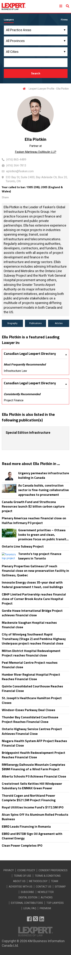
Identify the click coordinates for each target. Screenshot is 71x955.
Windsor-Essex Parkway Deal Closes (28, 710)
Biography (12, 323)
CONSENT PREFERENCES (53, 870)
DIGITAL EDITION (28, 897)
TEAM (54, 881)
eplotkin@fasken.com (20, 171)
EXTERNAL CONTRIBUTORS (27, 902)
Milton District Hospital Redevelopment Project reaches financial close (31, 653)
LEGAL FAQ (29, 908)
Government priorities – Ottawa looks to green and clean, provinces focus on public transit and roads (42, 535)
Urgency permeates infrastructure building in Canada (43, 475)
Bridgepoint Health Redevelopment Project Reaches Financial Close (33, 754)
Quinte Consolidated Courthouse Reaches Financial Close (32, 688)
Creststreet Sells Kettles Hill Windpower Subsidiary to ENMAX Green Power (32, 785)
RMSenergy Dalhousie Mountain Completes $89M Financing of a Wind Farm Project (33, 766)
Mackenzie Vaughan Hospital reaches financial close (29, 624)
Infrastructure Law (15, 371)
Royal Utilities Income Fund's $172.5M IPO (33, 807)
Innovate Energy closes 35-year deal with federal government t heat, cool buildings (32, 584)
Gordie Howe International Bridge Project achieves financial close (32, 612)
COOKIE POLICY (26, 870)
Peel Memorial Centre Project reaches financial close (30, 664)
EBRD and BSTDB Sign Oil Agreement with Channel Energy (32, 835)
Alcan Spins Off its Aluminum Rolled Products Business (35, 816)
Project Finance (13, 400)
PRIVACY (8, 870)
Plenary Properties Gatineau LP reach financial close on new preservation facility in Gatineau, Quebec (35, 571)
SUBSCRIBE (27, 892)
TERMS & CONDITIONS (48, 875)
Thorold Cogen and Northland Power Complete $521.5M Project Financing (29, 797)
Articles (59, 323)
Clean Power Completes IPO (22, 845)
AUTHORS (47, 897)
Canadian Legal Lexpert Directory (30, 353)
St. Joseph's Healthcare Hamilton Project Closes (32, 700)
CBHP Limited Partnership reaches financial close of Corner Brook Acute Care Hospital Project (34, 599)
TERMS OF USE (22, 875)
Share (5, 197)
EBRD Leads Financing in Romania (26, 826)
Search (35, 73)
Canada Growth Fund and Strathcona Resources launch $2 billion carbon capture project (33, 506)
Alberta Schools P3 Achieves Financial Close (34, 776)
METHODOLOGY (38, 881)
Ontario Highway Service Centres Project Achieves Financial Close (32, 731)
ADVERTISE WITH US (20, 886)
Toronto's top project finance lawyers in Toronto (39, 556)
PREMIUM (45, 908)
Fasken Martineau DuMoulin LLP (35, 152)
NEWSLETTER (46, 892)
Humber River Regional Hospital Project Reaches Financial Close (31, 676)
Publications (35, 323)
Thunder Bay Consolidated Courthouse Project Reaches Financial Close (30, 719)
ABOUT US (19, 881)
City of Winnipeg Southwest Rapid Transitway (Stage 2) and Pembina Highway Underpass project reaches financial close (34, 639)
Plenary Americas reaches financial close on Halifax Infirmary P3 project (34, 520)
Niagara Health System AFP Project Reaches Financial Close (34, 743)
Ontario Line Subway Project (23, 546)
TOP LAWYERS (55, 902)
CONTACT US (43, 886)
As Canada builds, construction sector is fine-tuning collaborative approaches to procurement (43, 490)
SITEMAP (60, 886)
